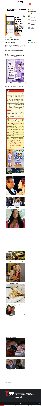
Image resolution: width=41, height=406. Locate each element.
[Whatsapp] (11, 37)
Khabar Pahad (21, 402)
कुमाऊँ (32, 27)
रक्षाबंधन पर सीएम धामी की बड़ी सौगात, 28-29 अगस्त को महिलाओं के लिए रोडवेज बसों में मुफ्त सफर (33, 20)
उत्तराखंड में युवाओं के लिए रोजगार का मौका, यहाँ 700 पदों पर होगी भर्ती (9, 405)
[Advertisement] (15, 375)
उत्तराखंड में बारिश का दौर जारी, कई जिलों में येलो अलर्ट (21, 405)
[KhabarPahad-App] (15, 24)
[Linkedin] (6, 37)
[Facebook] (5, 37)
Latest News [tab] (29, 9)
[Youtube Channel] (34, 42)
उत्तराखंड (31, 27)
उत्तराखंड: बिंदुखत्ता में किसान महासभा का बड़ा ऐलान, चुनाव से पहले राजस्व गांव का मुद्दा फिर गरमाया (33, 24)
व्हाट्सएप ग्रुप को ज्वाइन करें (8, 382)
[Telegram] (8, 37)
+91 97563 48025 (30, 396)
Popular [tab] (33, 9)
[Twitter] (9, 37)
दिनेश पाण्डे (31, 17)
